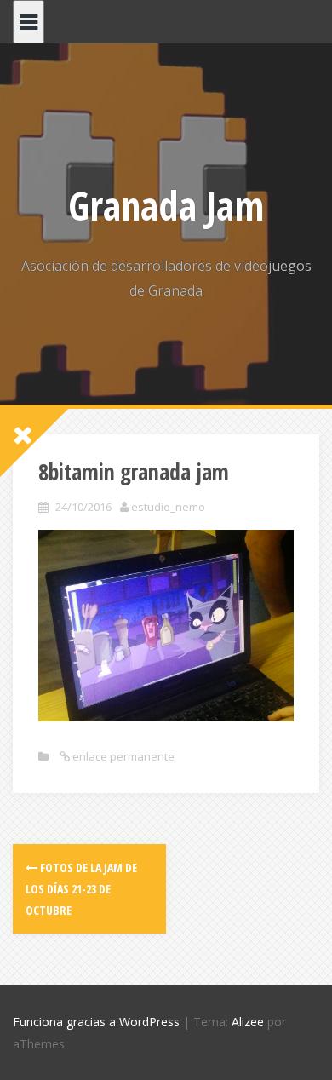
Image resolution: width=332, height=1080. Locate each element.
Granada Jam (166, 205)
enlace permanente (122, 756)
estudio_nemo (168, 506)
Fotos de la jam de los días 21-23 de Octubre (81, 888)
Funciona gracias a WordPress (96, 1022)
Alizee (248, 1022)
